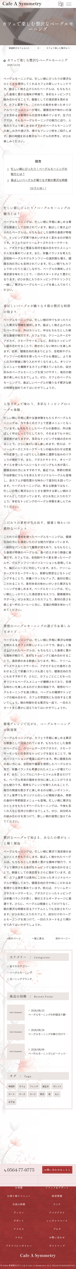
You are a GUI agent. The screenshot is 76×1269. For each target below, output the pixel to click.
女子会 (11, 1101)
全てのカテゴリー (20, 966)
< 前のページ (13, 938)
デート (11, 1094)
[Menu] (69, 4)
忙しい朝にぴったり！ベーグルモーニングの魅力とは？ (39, 171)
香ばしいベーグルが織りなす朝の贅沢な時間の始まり (39, 182)
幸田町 (11, 1086)
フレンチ (34, 1086)
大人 (57, 1094)
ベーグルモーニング (21, 972)
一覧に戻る (38, 938)
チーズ (22, 1094)
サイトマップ (57, 1245)
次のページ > (62, 938)
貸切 (42, 1094)
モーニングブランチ (21, 979)
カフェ (22, 1086)
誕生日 (45, 1086)
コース (33, 1094)
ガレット (57, 1086)
